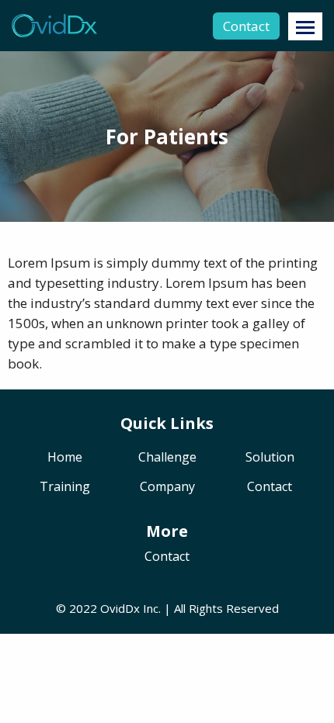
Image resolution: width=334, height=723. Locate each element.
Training (65, 487)
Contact (246, 26)
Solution (269, 458)
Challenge (167, 458)
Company (167, 487)
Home (64, 458)
